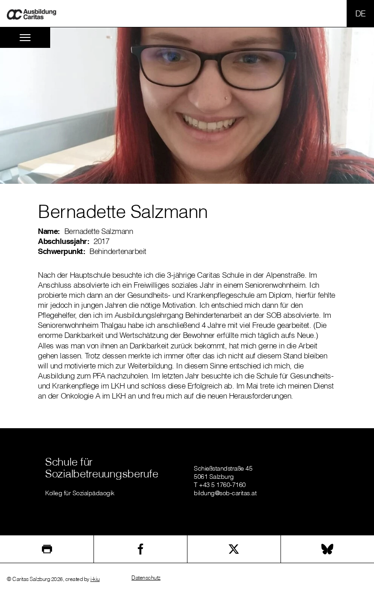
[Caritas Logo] (31, 13)
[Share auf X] (233, 549)
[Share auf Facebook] (140, 549)
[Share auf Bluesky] (327, 549)
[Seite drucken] (47, 549)
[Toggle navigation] (25, 37)
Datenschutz (146, 577)
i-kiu (95, 578)
